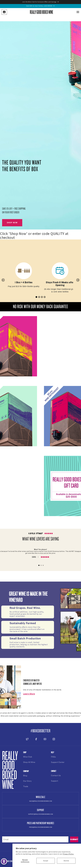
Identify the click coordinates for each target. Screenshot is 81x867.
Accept (45, 861)
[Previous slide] (3, 280)
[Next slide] (77, 280)
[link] (4, 12)
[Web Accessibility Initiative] (4, 861)
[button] (77, 12)
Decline (66, 861)
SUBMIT (74, 839)
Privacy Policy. (68, 854)
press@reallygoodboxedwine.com (40, 827)
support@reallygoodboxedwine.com (40, 814)
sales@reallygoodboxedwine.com (40, 801)
